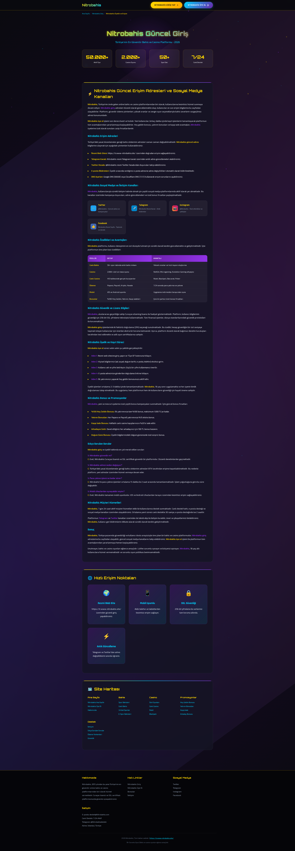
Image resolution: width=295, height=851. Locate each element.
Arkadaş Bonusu (186, 714)
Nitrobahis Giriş (134, 784)
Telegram (177, 788)
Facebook (177, 795)
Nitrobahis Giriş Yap (164, 5)
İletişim (91, 727)
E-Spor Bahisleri (125, 714)
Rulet (151, 710)
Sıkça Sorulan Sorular (96, 730)
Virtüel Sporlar (124, 710)
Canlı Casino (154, 706)
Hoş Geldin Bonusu (187, 702)
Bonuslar (131, 791)
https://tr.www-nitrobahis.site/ (162, 838)
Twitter (176, 784)
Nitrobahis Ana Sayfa (96, 702)
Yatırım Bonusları (187, 706)
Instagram (177, 791)
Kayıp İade (184, 710)
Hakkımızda (92, 710)
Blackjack (152, 714)
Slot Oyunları (154, 702)
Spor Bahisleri (124, 702)
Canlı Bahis (123, 706)
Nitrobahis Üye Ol (197, 5)
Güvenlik (91, 738)
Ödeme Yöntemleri (95, 734)
